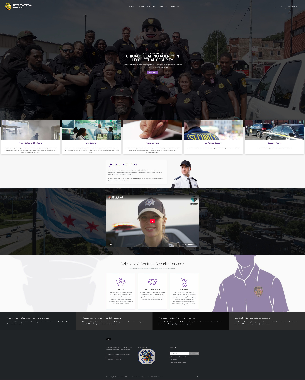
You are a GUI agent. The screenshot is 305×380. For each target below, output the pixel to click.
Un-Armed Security (213, 143)
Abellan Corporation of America (122, 377)
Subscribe (193, 353)
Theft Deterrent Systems (30, 143)
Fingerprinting (152, 143)
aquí (127, 181)
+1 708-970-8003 (116, 359)
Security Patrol (274, 143)
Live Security (91, 143)
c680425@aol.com (116, 357)
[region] (152, 63)
